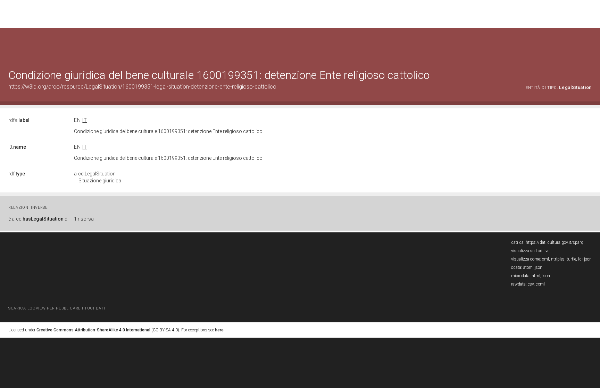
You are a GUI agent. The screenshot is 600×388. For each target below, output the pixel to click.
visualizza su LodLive (530, 250)
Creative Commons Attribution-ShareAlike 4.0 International (93, 330)
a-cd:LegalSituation (97, 177)
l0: (17, 147)
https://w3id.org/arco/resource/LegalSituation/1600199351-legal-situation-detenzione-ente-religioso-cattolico (142, 86)
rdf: (16, 173)
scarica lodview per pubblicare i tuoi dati (56, 308)
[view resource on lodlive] (588, 45)
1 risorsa (84, 219)
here (219, 330)
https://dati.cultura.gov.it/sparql (555, 242)
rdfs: (19, 120)
